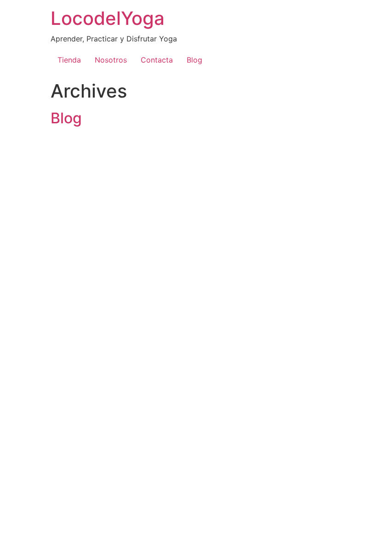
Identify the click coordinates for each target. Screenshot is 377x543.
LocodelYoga (108, 18)
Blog (194, 59)
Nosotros (111, 59)
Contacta (157, 59)
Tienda (69, 59)
